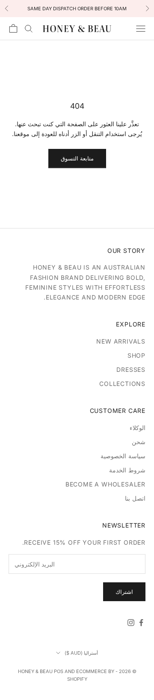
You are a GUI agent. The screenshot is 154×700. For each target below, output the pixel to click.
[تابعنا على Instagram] (131, 622)
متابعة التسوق (77, 158)
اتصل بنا (135, 498)
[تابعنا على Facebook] (141, 622)
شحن (138, 441)
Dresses (130, 369)
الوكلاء (137, 427)
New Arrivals (120, 341)
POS (58, 671)
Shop (136, 355)
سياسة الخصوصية (123, 456)
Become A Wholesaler (105, 484)
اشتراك (124, 591)
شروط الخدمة (127, 470)
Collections (122, 383)
